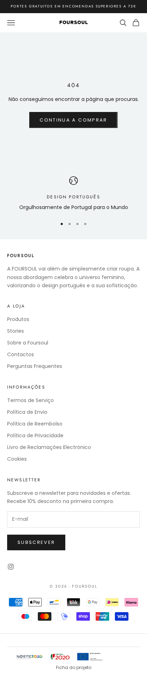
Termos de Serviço (30, 400)
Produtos (18, 319)
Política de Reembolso (34, 423)
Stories (15, 331)
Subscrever (36, 542)
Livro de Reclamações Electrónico (49, 447)
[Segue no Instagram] (10, 566)
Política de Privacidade (35, 435)
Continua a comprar (73, 120)
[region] (73, 194)
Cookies (17, 458)
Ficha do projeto (73, 667)
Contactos (20, 354)
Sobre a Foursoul (27, 342)
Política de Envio (27, 412)
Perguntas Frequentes (34, 366)
